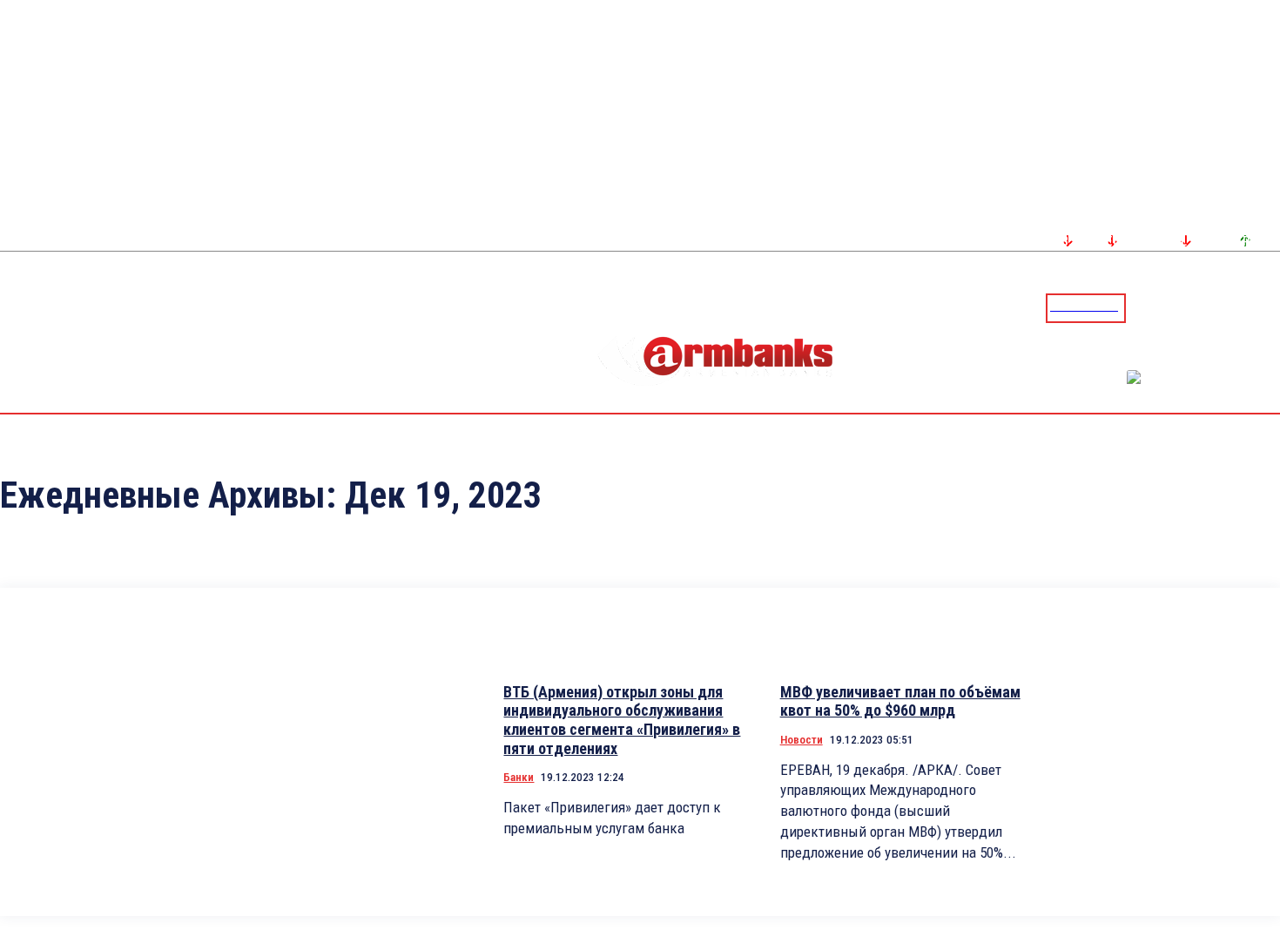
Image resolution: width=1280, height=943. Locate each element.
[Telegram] (1226, 307)
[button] (1143, 306)
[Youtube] (1247, 307)
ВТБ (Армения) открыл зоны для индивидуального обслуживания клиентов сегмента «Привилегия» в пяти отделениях (621, 720)
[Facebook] (1206, 307)
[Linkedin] (1268, 307)
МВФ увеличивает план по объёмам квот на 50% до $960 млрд (900, 701)
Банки (518, 777)
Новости (801, 739)
